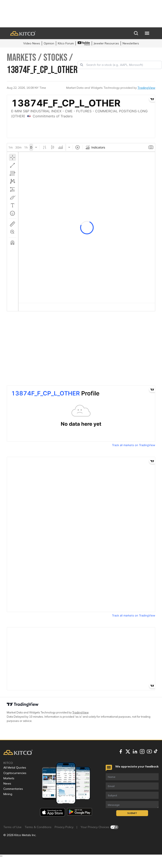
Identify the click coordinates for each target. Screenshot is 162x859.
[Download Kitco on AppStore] (52, 812)
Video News (31, 43)
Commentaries (13, 789)
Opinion (49, 43)
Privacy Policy (64, 827)
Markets (8, 778)
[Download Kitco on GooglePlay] (79, 812)
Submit (132, 813)
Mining (7, 794)
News (7, 783)
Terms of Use (12, 827)
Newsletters (131, 43)
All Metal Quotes (14, 767)
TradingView (146, 88)
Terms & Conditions (38, 827)
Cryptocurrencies (14, 773)
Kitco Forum (66, 43)
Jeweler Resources (106, 43)
